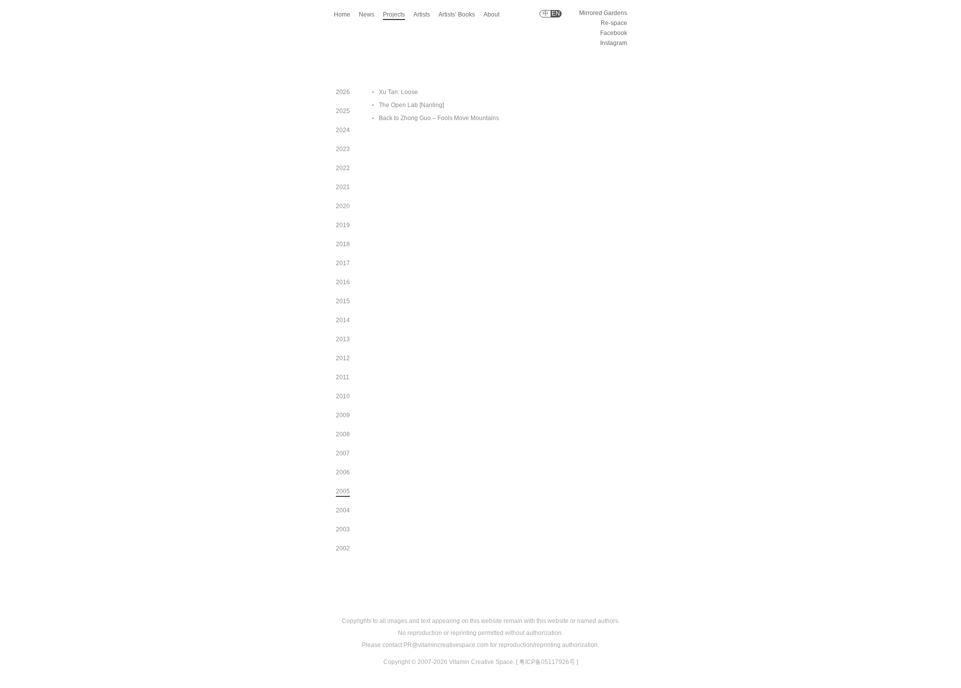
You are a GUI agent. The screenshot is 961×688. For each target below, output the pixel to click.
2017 (343, 263)
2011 (342, 377)
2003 (343, 529)
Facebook (613, 33)
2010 (343, 396)
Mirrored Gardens (603, 13)
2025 (343, 111)
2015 (343, 301)
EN (556, 14)
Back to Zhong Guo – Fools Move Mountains (439, 118)
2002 (343, 548)
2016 (343, 282)
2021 (343, 187)
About (492, 14)
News (366, 14)
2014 (343, 320)
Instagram (613, 43)
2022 (343, 168)
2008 (343, 434)
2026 (343, 92)
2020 (343, 206)
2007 (343, 453)
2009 (343, 415)
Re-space (614, 23)
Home (342, 14)
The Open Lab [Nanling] (411, 105)
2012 (343, 358)
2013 (343, 339)
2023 (343, 149)
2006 (343, 472)
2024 (343, 130)
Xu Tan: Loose (398, 92)
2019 (343, 225)
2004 (343, 510)
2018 (343, 244)
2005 (343, 491)
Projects (394, 14)
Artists (421, 14)
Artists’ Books (456, 14)
